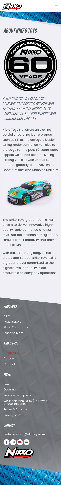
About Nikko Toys (15, 353)
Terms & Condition (16, 409)
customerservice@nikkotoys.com (24, 434)
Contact (9, 364)
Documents (12, 389)
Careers (9, 358)
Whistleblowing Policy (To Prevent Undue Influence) (26, 402)
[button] (56, 6)
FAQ (6, 384)
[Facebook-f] (7, 442)
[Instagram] (13, 442)
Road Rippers (12, 322)
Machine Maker (14, 333)
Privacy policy (13, 415)
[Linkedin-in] (27, 442)
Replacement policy (17, 395)
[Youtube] (20, 442)
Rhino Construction (17, 327)
